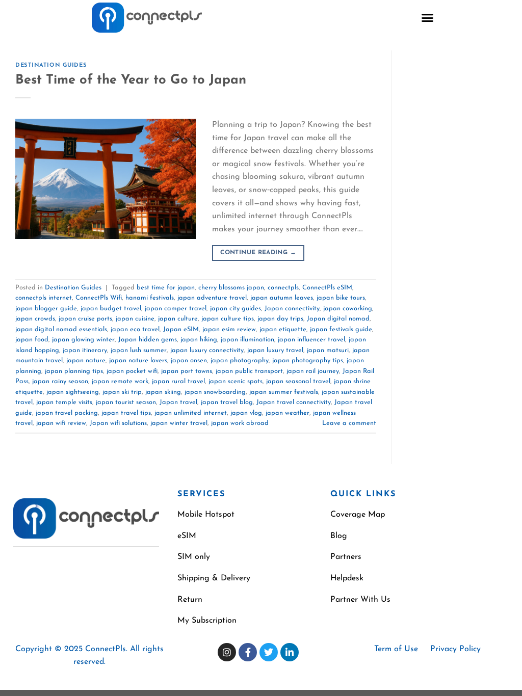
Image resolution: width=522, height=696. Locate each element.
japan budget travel (111, 308)
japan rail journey (312, 371)
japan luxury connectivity (207, 350)
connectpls (283, 287)
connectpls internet (43, 298)
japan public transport (249, 371)
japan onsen (189, 360)
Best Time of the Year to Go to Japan (130, 80)
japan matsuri (328, 350)
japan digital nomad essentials (61, 329)
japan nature (86, 360)
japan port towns (186, 371)
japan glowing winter (83, 339)
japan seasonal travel (298, 381)
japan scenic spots (235, 381)
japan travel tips (126, 413)
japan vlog (246, 413)
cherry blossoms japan (231, 287)
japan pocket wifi (132, 371)
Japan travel (178, 402)
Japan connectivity (292, 308)
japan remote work (120, 381)
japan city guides (235, 308)
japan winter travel (178, 423)
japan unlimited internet (190, 413)
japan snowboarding (215, 392)
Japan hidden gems (147, 339)
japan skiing (163, 392)
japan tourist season (126, 402)
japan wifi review (61, 423)
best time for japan (166, 287)
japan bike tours (341, 298)
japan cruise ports (85, 318)
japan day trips (280, 318)
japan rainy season (60, 381)
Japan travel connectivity (293, 402)
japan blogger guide (46, 308)
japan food (31, 339)
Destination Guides (51, 65)
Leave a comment (349, 423)
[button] (427, 18)
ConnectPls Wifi (98, 298)
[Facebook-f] (248, 652)
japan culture (178, 318)
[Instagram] (227, 652)
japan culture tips (227, 318)
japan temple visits (64, 402)
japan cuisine (135, 318)
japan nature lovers (138, 360)
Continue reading (258, 253)
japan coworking (347, 308)
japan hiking (198, 339)
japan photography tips (307, 360)
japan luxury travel (275, 350)
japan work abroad (240, 423)
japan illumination (247, 339)
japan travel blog (227, 402)
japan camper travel (175, 308)
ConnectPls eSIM (327, 287)
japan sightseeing (72, 392)
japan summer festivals (283, 392)
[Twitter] (268, 652)
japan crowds (35, 318)
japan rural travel (178, 381)
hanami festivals (149, 298)
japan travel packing (67, 413)
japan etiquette (282, 329)
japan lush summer (139, 350)
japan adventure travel (212, 298)
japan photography (240, 360)
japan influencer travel (311, 339)
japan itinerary (85, 350)
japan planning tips (74, 371)
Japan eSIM (181, 329)
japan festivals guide (341, 329)
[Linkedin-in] (289, 652)
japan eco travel (135, 329)
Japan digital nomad (338, 318)
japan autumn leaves (281, 298)
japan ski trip (122, 392)
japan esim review (229, 329)
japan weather (287, 413)
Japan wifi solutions (118, 423)
